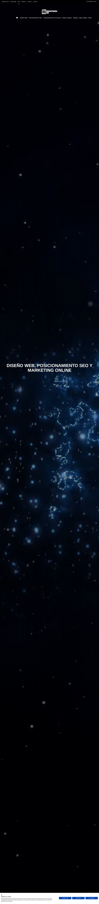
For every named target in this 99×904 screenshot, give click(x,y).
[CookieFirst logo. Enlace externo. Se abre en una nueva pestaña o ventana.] (1, 895)
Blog (89, 18)
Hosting (75, 18)
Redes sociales (67, 18)
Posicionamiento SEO (35, 18)
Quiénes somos (5, 1)
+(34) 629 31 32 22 (91, 1)
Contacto (35, 1)
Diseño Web (13, 1)
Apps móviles (83, 18)
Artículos (30, 1)
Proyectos (23, 1)
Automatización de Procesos (52, 18)
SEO (19, 1)
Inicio (17, 18)
